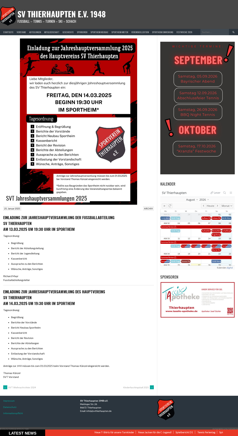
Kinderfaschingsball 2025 (138, 387)
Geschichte (68, 32)
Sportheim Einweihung (162, 32)
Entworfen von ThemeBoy (225, 429)
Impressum (9, 400)
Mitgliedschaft (51, 32)
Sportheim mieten (119, 32)
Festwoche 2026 (184, 32)
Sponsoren (82, 32)
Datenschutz (9, 407)
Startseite (8, 32)
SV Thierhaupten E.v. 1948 (61, 14)
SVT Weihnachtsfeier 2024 (20, 387)
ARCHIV (148, 208)
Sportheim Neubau (99, 32)
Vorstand (21, 32)
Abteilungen (35, 32)
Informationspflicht (13, 413)
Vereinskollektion (140, 32)
